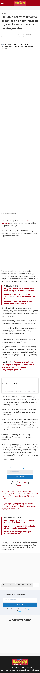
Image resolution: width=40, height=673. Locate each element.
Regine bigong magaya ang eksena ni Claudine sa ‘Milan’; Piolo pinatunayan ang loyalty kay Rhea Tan (18, 506)
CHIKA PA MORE (8, 585)
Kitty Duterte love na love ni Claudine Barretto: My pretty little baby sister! (19, 290)
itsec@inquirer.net (32, 670)
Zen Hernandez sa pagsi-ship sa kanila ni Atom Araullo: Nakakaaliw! (19, 527)
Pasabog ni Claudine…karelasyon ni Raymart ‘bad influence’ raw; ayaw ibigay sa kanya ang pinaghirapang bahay (18, 366)
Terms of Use (23, 482)
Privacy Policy (20, 485)
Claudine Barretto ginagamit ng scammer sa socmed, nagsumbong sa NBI (19, 296)
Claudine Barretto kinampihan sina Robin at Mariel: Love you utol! (18, 303)
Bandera (4, 37)
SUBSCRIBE (20, 604)
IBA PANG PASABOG (24, 585)
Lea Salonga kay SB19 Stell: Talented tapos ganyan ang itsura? (19, 522)
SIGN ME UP (20, 476)
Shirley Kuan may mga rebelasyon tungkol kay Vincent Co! (17, 533)
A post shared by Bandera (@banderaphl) (20, 391)
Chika (3, 13)
